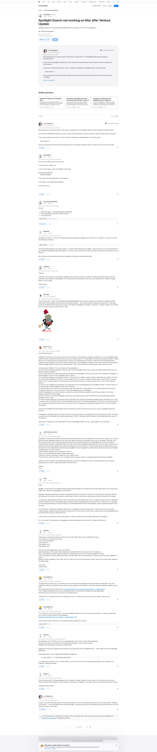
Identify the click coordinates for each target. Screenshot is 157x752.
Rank (116, 116)
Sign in (116, 5)
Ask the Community (96, 5)
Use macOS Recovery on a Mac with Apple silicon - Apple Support (84, 589)
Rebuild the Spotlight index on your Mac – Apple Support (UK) (58, 617)
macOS (40, 10)
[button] (114, 2)
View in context (48, 80)
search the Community (49, 718)
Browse (104, 5)
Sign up (54, 748)
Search (110, 5)
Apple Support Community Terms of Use (80, 740)
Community (43, 6)
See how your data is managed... (96, 740)
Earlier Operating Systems (51, 10)
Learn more (47, 748)
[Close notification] (116, 745)
